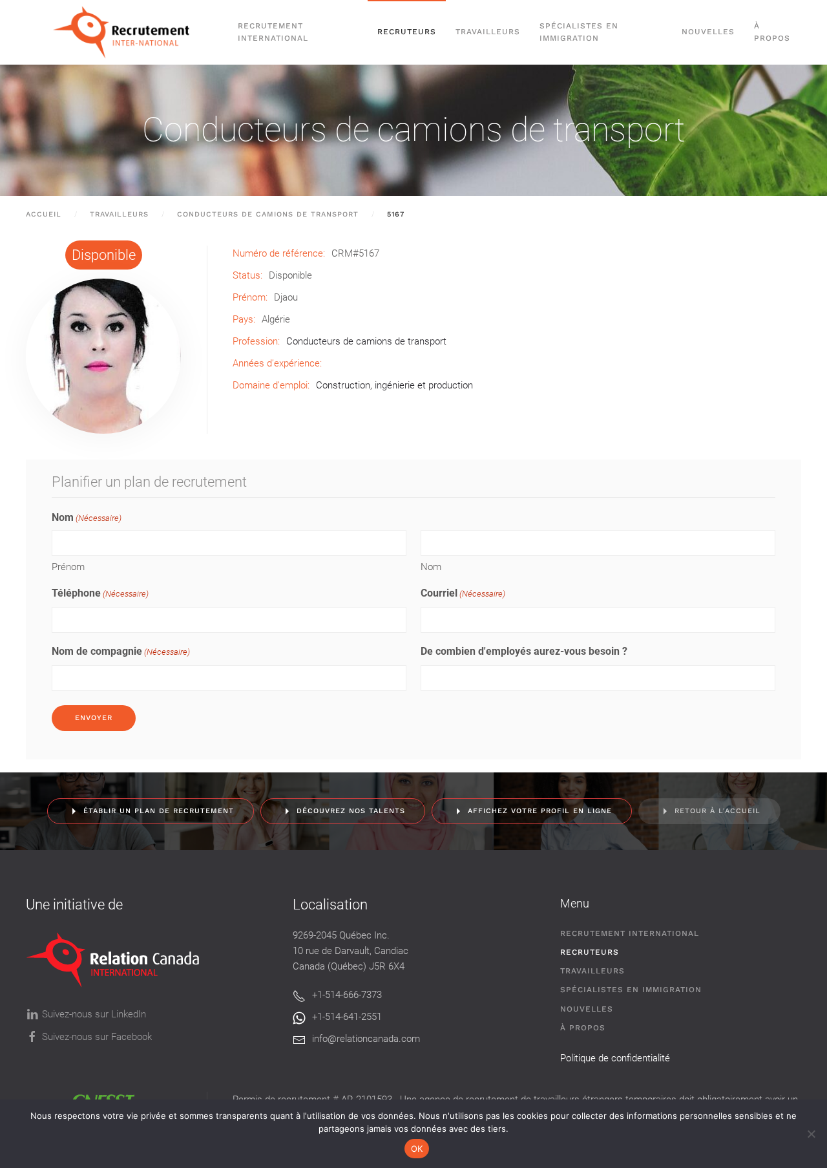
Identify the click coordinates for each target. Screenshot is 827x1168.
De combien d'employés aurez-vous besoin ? (524, 651)
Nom (431, 567)
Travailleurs (487, 31)
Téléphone (100, 593)
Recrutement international (273, 32)
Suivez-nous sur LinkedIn (94, 1014)
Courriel (463, 593)
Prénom (68, 567)
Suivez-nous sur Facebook (97, 1037)
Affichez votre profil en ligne (540, 811)
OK (417, 1148)
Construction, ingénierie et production (394, 385)
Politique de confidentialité (615, 1058)
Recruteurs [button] (406, 31)
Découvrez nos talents (351, 811)
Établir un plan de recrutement (158, 811)
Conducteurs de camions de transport (413, 129)
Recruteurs (589, 952)
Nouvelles (708, 31)
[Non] (810, 1133)
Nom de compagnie (121, 651)
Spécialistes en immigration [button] (578, 32)
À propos (772, 32)
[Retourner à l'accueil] (127, 32)
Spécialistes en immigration (631, 989)
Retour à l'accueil (717, 811)
